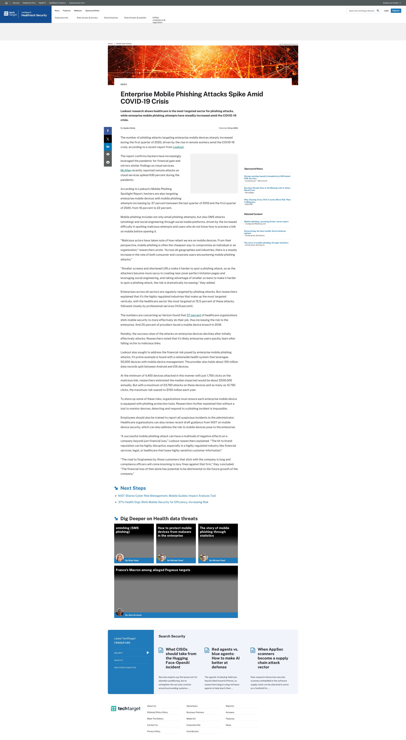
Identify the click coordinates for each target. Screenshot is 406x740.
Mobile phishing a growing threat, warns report (266, 221)
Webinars (78, 11)
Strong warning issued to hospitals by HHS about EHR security (267, 177)
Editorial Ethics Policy (157, 712)
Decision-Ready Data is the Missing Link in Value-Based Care (267, 189)
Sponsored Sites (92, 11)
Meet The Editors (155, 718)
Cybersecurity (61, 17)
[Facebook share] (108, 131)
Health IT (42, 3)
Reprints (230, 706)
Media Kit (191, 718)
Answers (230, 712)
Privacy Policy (153, 731)
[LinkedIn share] (108, 147)
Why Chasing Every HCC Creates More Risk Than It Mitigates (267, 201)
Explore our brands (391, 3)
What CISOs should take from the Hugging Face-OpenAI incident (181, 658)
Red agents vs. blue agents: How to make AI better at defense (226, 658)
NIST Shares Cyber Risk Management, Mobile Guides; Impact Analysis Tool (167, 495)
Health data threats (124, 44)
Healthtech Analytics (57, 3)
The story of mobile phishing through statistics (266, 243)
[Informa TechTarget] (6, 3)
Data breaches (111, 17)
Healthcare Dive (29, 3)
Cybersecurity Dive (77, 3)
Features (67, 11)
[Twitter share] (108, 139)
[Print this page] (108, 155)
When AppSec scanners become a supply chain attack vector (273, 658)
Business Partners (195, 712)
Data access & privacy (87, 17)
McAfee (126, 170)
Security (16, 3)
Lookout (178, 147)
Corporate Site (193, 725)
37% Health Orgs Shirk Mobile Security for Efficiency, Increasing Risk (163, 502)
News (57, 11)
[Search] (378, 11)
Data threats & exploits (135, 17)
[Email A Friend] (108, 163)
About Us (151, 706)
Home (110, 44)
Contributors (193, 731)
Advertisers (192, 706)
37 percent (194, 315)
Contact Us (152, 725)
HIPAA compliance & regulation (159, 18)
